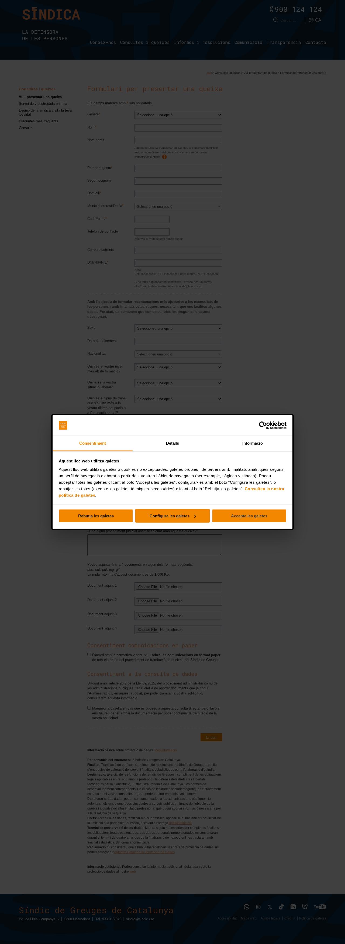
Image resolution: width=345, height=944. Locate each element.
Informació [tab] (252, 443)
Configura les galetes (169, 515)
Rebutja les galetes (96, 515)
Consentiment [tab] (92, 443)
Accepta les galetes (249, 515)
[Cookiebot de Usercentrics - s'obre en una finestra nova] (263, 425)
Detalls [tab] (172, 443)
